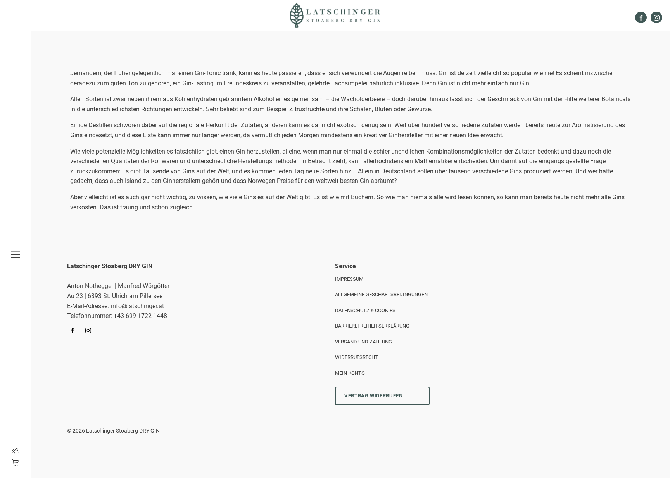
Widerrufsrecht (356, 357)
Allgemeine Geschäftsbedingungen (381, 294)
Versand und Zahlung (363, 342)
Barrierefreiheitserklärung (372, 326)
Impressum (349, 279)
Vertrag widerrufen (373, 396)
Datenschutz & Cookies (365, 310)
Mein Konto (350, 373)
